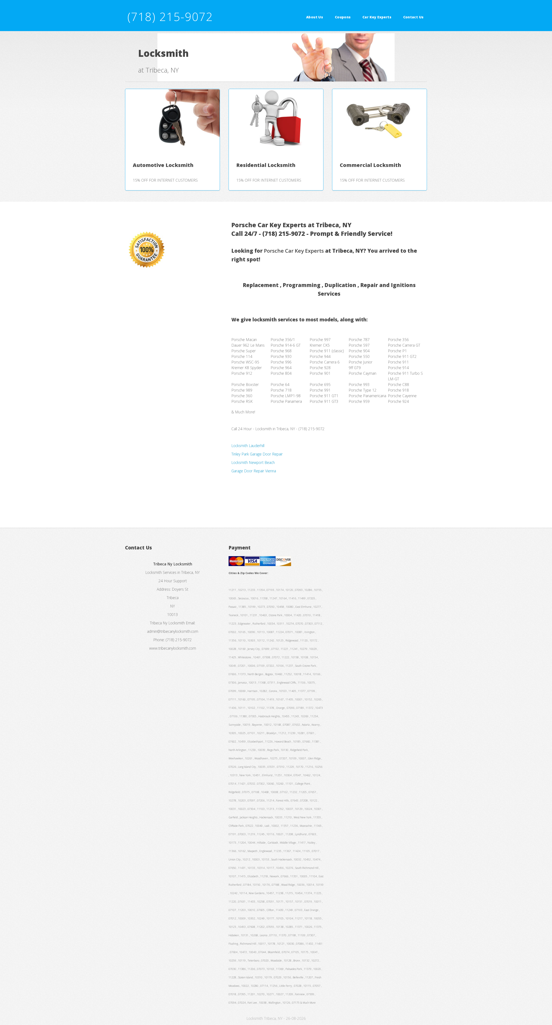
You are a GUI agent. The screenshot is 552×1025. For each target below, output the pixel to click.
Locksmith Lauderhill (247, 445)
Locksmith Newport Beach (253, 462)
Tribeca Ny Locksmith (167, 622)
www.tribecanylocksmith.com (172, 648)
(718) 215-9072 (170, 16)
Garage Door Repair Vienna (253, 470)
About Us (314, 16)
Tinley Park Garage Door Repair (257, 454)
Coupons (343, 16)
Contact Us (413, 16)
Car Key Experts (376, 16)
